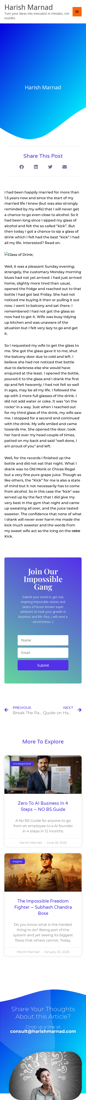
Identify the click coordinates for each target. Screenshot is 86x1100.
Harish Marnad (28, 7)
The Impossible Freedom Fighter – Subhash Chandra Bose (43, 907)
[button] (21, 167)
